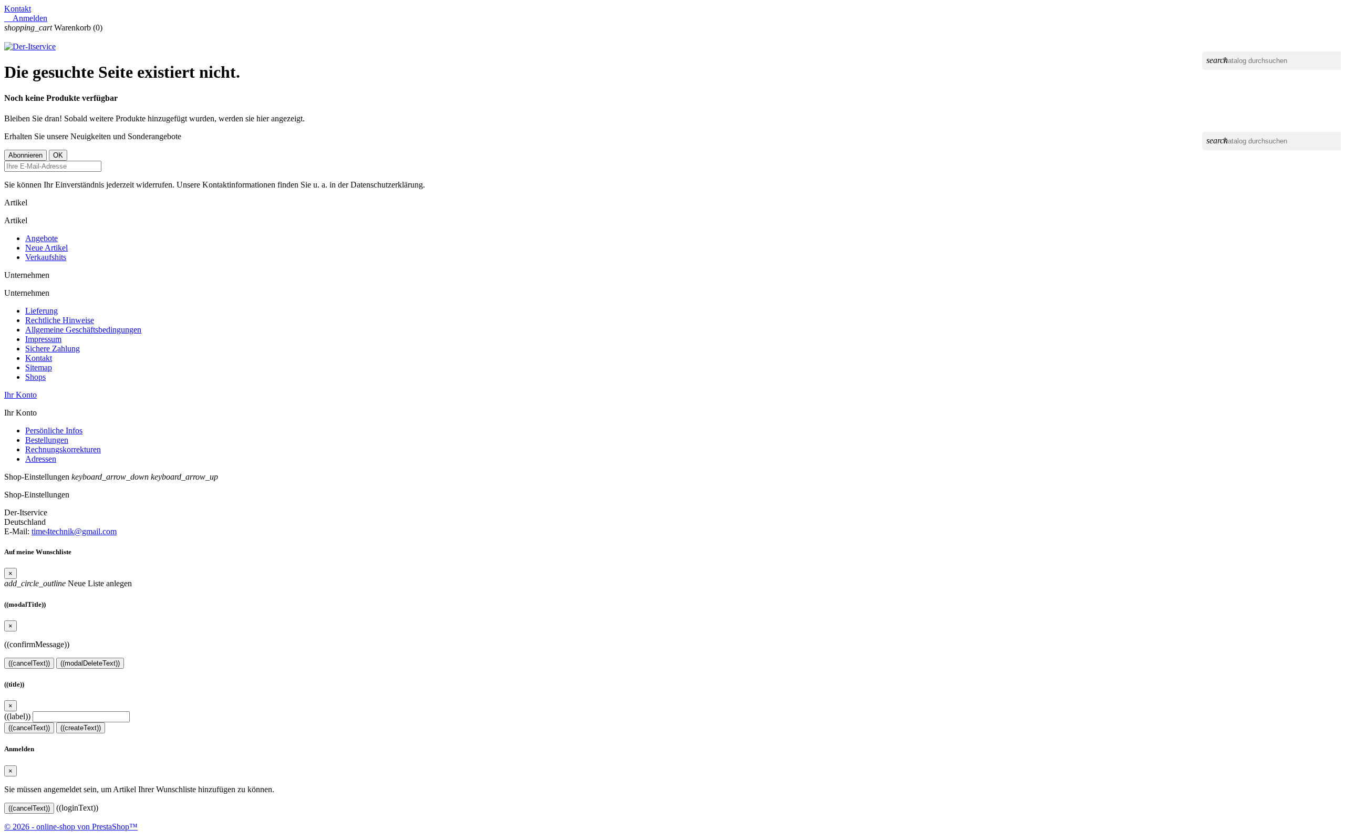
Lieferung (41, 310)
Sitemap (38, 367)
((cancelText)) (29, 663)
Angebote (41, 238)
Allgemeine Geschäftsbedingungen (83, 329)
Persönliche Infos (53, 430)
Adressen (40, 458)
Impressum (43, 339)
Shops (35, 376)
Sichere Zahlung (52, 348)
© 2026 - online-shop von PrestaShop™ (71, 826)
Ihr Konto (20, 394)
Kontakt (17, 8)
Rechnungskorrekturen (63, 449)
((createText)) (80, 728)
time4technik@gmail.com (74, 531)
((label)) (17, 716)
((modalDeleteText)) (90, 663)
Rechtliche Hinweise (59, 320)
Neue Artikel (46, 247)
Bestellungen (46, 439)
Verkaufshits (45, 257)
